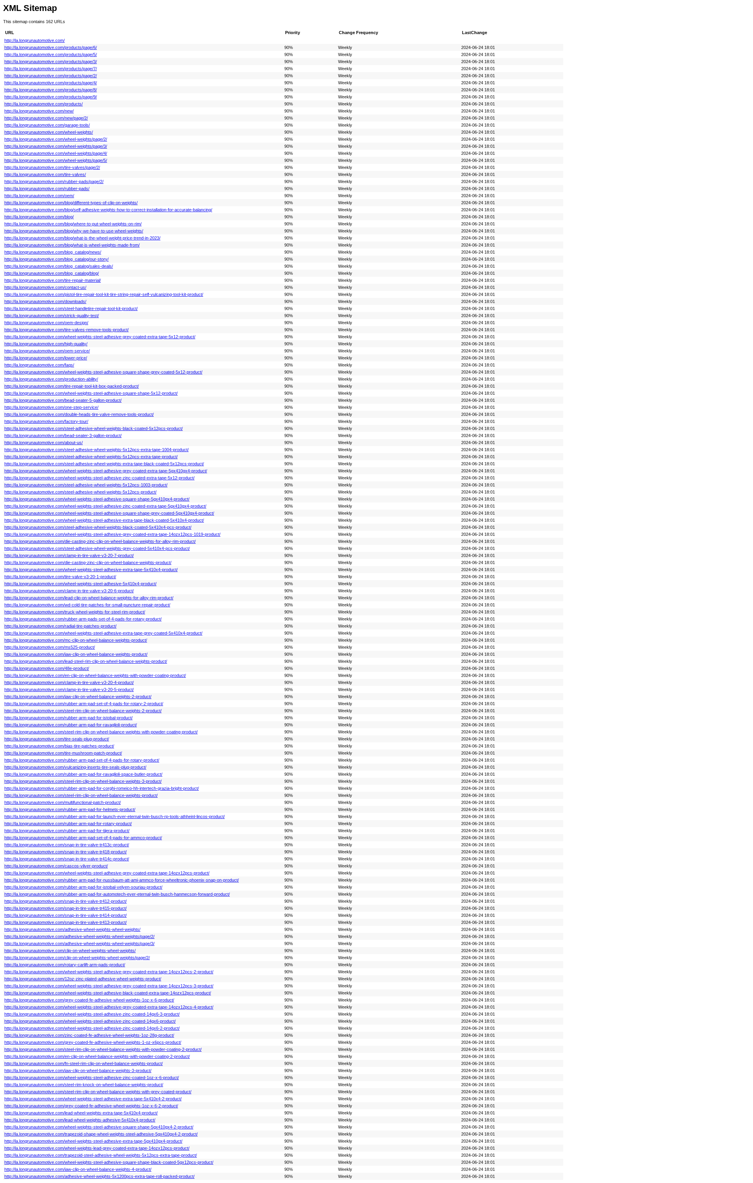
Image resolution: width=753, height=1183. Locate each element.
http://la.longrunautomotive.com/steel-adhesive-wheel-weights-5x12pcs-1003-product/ (85, 485)
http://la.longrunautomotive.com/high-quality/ (45, 343)
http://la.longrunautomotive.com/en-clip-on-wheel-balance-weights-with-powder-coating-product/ (95, 675)
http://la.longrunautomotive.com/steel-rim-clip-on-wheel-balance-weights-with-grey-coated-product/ (97, 1091)
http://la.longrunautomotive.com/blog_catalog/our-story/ (56, 259)
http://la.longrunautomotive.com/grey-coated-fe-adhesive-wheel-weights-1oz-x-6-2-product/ (91, 1105)
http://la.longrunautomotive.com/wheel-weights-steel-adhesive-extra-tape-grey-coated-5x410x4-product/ (103, 633)
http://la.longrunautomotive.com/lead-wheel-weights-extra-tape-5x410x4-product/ (81, 1112)
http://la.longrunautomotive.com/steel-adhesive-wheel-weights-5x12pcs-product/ (80, 492)
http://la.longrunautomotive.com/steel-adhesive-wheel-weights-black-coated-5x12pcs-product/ (93, 428)
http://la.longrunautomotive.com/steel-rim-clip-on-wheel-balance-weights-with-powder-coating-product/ (101, 731)
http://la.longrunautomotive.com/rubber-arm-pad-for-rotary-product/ (68, 823)
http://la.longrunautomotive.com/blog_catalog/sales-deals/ (58, 266)
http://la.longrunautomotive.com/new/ (39, 111)
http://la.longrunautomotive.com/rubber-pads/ (46, 188)
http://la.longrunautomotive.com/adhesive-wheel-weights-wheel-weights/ (72, 929)
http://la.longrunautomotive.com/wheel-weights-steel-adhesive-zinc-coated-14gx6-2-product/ (92, 1028)
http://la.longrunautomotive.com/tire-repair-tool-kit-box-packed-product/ (71, 386)
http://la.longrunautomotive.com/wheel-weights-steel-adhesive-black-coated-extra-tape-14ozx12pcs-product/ (107, 993)
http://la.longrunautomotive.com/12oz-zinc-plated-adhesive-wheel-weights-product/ (82, 978)
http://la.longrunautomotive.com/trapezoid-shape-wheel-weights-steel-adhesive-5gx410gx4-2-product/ (101, 1134)
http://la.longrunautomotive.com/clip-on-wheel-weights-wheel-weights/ (70, 950)
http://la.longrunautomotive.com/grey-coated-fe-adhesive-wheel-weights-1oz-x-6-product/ (89, 1000)
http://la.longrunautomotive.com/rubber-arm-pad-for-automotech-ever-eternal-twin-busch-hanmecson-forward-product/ (117, 894)
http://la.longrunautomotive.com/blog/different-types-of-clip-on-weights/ (71, 202)
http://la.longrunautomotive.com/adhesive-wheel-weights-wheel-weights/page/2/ (79, 936)
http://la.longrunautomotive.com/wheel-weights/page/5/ (55, 160)
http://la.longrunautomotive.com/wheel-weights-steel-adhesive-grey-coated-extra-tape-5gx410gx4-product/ (105, 470)
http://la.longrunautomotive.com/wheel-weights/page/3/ (55, 146)
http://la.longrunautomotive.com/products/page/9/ (50, 96)
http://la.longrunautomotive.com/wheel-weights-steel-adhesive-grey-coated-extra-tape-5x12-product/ (99, 336)
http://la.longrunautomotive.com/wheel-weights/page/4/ (55, 153)
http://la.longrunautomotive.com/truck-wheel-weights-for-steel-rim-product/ (74, 612)
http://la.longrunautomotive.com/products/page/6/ (50, 47)
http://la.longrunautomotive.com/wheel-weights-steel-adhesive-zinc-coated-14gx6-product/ (90, 1021)
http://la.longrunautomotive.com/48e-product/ (46, 668)
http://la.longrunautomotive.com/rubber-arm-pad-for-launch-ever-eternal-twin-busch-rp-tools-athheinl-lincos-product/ (114, 816)
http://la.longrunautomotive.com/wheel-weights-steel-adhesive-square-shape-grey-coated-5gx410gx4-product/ (109, 513)
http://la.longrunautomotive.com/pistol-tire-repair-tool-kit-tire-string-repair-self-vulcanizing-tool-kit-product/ (103, 294)
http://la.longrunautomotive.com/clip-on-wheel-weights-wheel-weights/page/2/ (77, 957)
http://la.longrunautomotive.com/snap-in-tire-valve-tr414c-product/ (66, 858)
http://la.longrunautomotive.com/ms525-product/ (49, 647)
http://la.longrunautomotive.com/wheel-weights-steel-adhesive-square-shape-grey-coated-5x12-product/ (103, 372)
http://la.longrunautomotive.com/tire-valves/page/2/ (52, 167)
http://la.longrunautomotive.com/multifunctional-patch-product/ (62, 802)
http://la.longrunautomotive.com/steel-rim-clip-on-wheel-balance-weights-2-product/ (83, 710)
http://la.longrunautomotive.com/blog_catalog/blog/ (51, 273)
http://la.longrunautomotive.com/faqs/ (39, 365)
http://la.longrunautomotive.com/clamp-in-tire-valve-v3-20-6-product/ (69, 590)
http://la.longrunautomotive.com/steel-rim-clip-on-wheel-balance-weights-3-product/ (83, 781)
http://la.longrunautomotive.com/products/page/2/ (50, 75)
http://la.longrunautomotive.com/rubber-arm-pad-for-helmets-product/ (69, 809)
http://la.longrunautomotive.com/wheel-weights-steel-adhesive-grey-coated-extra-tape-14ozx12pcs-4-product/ (108, 1007)
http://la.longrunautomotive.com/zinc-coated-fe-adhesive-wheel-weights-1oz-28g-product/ (89, 1035)
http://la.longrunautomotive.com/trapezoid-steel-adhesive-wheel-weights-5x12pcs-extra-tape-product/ (100, 1155)
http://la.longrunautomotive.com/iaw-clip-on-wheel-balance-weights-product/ (75, 654)
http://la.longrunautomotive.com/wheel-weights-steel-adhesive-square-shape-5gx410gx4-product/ (96, 499)
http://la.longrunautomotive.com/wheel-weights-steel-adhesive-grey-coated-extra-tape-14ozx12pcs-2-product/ (108, 971)
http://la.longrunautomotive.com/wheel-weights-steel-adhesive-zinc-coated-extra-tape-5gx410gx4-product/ (105, 506)
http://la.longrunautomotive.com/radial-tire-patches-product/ (60, 626)
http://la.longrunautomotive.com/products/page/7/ (50, 68)
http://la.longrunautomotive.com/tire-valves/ (45, 174)
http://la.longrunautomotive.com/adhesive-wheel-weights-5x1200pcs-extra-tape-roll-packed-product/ (99, 1176)
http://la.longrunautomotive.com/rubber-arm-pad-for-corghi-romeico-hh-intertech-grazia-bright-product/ (101, 788)
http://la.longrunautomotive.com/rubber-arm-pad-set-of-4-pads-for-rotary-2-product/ (83, 703)
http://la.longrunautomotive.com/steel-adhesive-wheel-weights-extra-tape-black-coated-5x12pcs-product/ (104, 463)
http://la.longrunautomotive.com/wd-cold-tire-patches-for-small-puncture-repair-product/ (87, 604)
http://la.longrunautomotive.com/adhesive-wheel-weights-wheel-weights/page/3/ (79, 943)
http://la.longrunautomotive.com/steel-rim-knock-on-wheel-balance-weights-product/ (83, 1084)
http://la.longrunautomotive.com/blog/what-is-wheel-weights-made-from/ (72, 245)
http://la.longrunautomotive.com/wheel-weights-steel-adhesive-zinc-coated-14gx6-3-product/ (92, 1014)
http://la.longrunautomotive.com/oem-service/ (47, 350)
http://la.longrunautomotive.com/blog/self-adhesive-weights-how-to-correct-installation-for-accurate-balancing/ (108, 209)
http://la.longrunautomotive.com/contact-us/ (45, 287)
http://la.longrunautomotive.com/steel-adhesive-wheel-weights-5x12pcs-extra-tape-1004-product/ (96, 449)
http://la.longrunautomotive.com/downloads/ (45, 301)
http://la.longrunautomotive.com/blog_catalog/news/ (52, 252)
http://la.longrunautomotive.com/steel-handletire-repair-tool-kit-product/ (71, 308)
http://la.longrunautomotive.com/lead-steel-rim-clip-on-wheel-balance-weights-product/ (85, 661)
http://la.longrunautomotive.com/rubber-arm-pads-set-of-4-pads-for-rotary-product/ (83, 619)
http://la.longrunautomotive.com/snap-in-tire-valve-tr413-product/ (65, 922)
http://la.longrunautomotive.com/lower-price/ (45, 358)
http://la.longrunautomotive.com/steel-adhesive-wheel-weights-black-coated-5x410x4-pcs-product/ (97, 527)
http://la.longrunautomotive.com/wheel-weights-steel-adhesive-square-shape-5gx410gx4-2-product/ (98, 1127)
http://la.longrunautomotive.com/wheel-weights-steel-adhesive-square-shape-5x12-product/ (91, 393)
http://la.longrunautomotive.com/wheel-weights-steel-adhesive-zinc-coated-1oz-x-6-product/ (91, 1077)
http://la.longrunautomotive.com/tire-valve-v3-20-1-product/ (60, 576)
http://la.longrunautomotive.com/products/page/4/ (50, 82)
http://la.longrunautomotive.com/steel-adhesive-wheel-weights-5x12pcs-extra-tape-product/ (91, 456)
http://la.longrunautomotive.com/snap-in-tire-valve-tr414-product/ (65, 915)
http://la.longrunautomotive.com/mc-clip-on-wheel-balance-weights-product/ (75, 640)
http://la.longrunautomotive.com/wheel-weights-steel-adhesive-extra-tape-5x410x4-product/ (91, 569)
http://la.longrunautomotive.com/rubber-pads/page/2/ (54, 181)
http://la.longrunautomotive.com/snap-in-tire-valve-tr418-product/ (65, 851)
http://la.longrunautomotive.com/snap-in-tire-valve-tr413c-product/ (66, 844)
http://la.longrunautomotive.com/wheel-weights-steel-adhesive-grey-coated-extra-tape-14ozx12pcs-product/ (106, 873)
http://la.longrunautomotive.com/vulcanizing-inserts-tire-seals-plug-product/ (75, 767)
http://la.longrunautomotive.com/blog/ (39, 216)
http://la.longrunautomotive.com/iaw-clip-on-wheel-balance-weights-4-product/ (77, 1169)
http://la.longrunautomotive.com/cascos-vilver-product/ (56, 866)
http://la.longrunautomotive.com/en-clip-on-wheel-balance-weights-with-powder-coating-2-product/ (97, 1056)
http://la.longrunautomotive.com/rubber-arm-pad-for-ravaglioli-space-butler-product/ (83, 774)
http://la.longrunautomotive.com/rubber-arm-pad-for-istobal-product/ (68, 717)
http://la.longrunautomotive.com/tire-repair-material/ (52, 280)
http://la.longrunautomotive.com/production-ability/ (51, 379)
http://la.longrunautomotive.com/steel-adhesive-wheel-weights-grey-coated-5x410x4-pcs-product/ (97, 548)
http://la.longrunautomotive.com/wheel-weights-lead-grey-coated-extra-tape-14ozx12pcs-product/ (96, 1148)
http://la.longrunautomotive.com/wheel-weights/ (48, 132)
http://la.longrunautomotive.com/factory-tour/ (46, 421)
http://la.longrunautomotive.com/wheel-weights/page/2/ (55, 139)
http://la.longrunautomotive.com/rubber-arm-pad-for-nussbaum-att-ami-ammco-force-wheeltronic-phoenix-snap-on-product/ (121, 880)
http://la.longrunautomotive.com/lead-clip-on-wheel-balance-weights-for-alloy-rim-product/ (88, 597)
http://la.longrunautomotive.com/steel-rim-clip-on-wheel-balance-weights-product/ (81, 795)
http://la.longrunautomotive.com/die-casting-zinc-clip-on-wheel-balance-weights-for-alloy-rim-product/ (100, 541)
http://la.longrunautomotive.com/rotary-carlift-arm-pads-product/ (64, 964)
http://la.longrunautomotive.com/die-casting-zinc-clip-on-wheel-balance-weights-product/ (87, 562)
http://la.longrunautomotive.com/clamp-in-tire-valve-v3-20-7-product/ (69, 555)
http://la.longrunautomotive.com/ (34, 40)
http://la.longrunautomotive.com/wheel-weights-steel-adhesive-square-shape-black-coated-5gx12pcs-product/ (108, 1162)
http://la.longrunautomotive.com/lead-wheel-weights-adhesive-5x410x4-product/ (79, 1120)
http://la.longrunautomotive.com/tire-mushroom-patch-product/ (63, 753)
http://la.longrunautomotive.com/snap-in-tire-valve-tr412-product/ (65, 901)
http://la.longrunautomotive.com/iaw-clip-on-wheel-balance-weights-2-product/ (77, 696)
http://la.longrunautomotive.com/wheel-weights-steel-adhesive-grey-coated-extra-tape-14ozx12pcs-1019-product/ (112, 534)
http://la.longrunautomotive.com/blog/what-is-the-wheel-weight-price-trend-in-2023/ (82, 238)
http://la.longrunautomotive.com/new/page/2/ (46, 118)
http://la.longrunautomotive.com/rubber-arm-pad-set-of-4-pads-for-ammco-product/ (83, 837)
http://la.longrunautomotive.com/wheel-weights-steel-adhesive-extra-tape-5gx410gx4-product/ (93, 1141)
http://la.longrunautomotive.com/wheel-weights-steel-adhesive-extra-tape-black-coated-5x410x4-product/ (104, 520)
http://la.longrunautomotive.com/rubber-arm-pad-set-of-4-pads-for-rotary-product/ (81, 760)
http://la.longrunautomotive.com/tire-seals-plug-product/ (56, 739)
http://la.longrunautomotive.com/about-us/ (43, 442)
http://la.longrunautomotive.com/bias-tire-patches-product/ (59, 746)
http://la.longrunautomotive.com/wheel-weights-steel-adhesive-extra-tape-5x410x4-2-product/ (93, 1098)
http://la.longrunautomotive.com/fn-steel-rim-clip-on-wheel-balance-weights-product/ (83, 1063)
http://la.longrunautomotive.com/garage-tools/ (47, 125)
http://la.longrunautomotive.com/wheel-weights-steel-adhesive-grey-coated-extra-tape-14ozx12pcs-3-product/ (108, 985)
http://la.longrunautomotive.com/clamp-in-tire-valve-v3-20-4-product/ (69, 682)
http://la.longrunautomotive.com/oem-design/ (46, 322)
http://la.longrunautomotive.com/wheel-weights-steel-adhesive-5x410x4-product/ (80, 583)
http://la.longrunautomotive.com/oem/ (39, 195)
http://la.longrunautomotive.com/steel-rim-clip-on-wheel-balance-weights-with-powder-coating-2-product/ (103, 1049)
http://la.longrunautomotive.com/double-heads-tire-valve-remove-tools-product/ (79, 414)
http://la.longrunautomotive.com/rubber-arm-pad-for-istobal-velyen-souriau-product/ (83, 887)
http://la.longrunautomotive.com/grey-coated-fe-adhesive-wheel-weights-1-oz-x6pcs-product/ (92, 1042)
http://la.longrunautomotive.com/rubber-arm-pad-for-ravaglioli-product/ (70, 724)
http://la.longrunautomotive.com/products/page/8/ (50, 89)
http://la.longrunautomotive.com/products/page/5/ (50, 54)
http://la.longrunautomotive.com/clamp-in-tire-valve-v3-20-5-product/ (69, 689)
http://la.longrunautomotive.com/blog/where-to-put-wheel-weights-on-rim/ (73, 223)
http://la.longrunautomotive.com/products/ (43, 104)
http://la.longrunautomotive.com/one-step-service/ (51, 407)
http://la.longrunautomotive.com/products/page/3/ (50, 61)
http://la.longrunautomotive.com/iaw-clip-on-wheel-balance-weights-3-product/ (77, 1070)
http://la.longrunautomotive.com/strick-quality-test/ (51, 315)
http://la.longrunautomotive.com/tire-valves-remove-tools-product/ (66, 329)
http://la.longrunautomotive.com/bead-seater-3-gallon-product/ (63, 435)
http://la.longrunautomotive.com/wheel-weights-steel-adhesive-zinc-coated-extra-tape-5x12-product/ (99, 477)
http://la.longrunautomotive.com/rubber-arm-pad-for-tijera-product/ (66, 830)
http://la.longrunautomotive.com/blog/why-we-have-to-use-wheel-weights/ (73, 231)
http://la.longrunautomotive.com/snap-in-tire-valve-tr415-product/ (65, 908)
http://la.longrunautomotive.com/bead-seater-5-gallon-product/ (63, 400)
